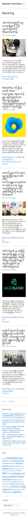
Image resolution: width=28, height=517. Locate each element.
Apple (5, 458)
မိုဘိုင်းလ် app (11, 489)
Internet (11, 468)
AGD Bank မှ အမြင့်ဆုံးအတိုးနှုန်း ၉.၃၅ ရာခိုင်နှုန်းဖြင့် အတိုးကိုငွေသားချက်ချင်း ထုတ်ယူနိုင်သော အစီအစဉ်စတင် (13, 258)
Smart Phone (17, 476)
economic (13, 463)
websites (18, 484)
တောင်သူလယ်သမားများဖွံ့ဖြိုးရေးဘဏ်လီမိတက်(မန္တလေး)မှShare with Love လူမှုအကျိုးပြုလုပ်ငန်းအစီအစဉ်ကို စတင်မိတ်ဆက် (13, 183)
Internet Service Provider (19, 468)
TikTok (19, 481)
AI (2, 458)
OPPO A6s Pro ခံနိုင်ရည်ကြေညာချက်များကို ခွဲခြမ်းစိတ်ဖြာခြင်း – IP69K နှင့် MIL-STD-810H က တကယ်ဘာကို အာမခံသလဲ (13, 415)
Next (13, 401)
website (12, 484)
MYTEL (9, 473)
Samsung (6, 476)
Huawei (5, 468)
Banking (6, 79)
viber (22, 481)
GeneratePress (14, 514)
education (19, 463)
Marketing (19, 470)
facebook (10, 466)
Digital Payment (18, 461)
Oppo (23, 473)
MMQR (12, 79)
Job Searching (12, 470)
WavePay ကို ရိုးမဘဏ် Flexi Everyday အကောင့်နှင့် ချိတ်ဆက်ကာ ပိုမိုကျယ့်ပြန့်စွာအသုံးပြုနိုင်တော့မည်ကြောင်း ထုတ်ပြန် (14, 97)
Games (19, 466)
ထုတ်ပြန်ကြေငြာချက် (15, 486)
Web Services (5, 484)
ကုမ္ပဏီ (22, 484)
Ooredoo (16, 473)
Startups (20, 479)
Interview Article (5, 470)
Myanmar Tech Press (12, 4)
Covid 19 (10, 460)
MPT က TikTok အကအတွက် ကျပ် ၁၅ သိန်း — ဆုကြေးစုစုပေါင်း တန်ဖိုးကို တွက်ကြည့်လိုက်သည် (13, 436)
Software (14, 479)
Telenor (14, 482)
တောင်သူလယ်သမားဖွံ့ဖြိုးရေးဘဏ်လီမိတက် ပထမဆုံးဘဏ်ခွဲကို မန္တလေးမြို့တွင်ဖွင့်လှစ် (13, 336)
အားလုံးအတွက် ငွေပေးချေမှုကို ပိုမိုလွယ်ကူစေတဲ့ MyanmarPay (13, 27)
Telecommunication (6, 481)
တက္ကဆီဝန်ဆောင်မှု (5, 486)
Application (7, 161)
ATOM (21, 458)
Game (14, 466)
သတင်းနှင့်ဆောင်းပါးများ (11, 76)
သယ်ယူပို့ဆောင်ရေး (18, 489)
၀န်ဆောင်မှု (17, 492)
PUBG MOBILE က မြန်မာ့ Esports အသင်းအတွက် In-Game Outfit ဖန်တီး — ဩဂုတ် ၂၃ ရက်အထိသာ (14, 442)
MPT (4, 473)
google (22, 466)
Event (4, 466)
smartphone (7, 479)
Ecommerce (6, 463)
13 (9, 401)
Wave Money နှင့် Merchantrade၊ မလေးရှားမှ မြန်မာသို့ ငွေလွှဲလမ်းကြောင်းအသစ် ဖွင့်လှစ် (13, 422)
